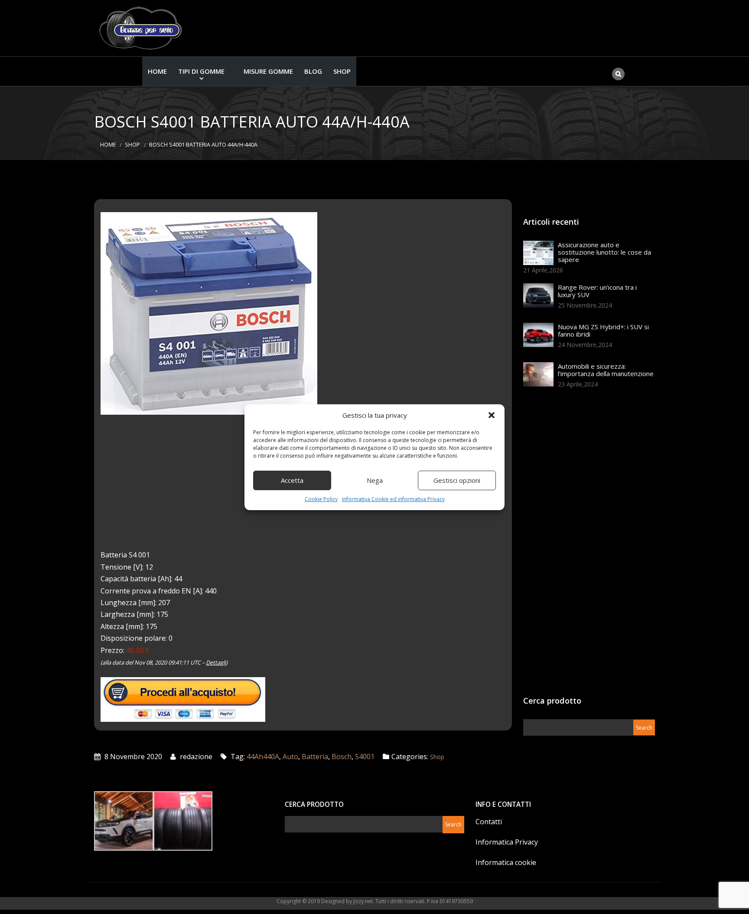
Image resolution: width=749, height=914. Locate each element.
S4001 (364, 756)
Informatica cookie (505, 862)
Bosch (342, 756)
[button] (491, 415)
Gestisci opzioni (456, 480)
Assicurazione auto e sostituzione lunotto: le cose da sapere (604, 252)
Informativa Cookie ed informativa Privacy (393, 499)
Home (157, 71)
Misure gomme (268, 71)
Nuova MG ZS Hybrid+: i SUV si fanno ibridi (603, 330)
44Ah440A (263, 756)
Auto (290, 756)
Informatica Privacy (506, 842)
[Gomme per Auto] (142, 28)
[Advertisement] (588, 545)
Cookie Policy (321, 499)
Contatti (488, 821)
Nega (375, 480)
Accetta (292, 480)
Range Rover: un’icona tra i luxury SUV (597, 291)
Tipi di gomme (201, 71)
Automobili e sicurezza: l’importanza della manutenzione (606, 370)
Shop (342, 71)
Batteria (315, 756)
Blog (313, 71)
